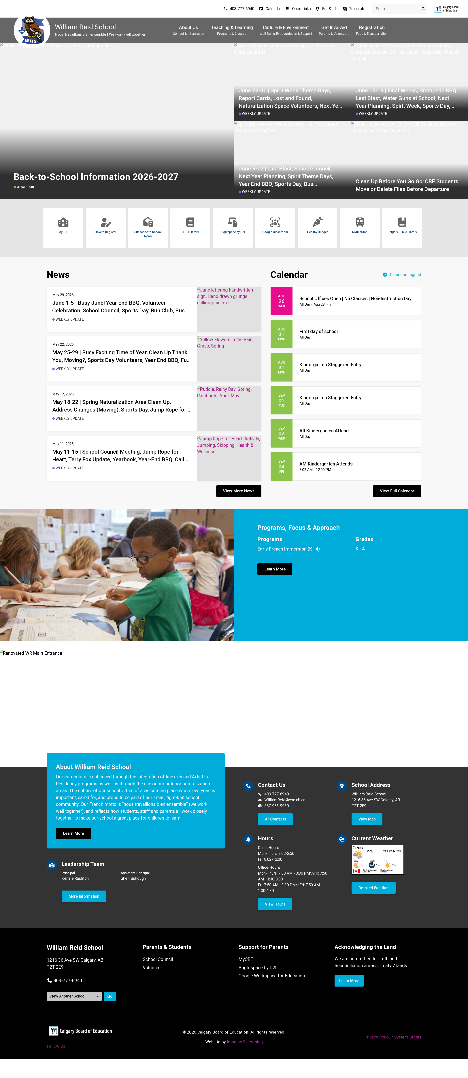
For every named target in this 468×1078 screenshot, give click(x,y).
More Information (84, 896)
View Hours (275, 904)
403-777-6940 (276, 794)
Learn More (275, 569)
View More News (238, 491)
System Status (407, 1037)
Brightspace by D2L (258, 967)
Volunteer (152, 967)
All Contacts (275, 819)
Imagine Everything (245, 1041)
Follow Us (56, 1046)
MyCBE (246, 959)
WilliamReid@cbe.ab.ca (284, 800)
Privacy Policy (377, 1037)
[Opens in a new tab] (446, 9)
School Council (158, 959)
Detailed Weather (373, 888)
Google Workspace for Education (272, 976)
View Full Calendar (397, 491)
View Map (367, 819)
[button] (64, 980)
